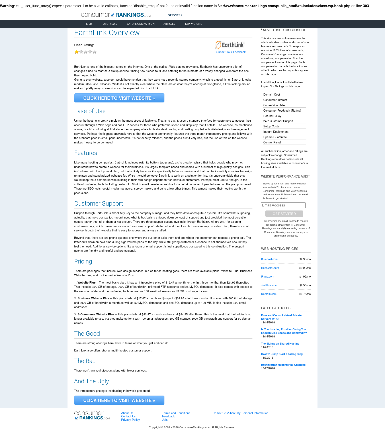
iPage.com (267, 276)
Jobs (165, 419)
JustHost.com (269, 285)
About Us (127, 413)
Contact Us (128, 416)
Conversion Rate (274, 105)
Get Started (284, 214)
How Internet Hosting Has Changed (283, 365)
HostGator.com (270, 268)
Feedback (168, 416)
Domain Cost (271, 94)
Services (175, 15)
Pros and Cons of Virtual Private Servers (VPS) (281, 317)
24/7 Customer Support (278, 121)
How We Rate (193, 24)
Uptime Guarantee (275, 137)
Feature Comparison (140, 24)
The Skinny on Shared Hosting (280, 343)
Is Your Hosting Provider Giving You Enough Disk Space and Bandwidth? (284, 331)
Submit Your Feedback (231, 52)
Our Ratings (277, 86)
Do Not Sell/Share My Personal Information (240, 413)
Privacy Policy (130, 419)
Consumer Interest (275, 100)
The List (88, 24)
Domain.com (268, 294)
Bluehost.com (269, 259)
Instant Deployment (276, 132)
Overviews (110, 24)
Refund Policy (272, 116)
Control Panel (272, 142)
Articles (169, 24)
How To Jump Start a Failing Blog (282, 354)
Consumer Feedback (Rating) (282, 110)
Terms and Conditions (176, 413)
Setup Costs (271, 126)
